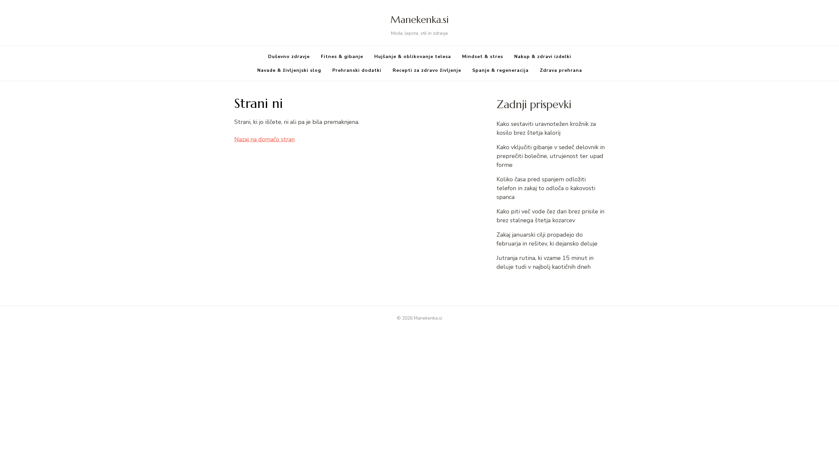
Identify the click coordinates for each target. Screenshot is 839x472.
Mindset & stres (482, 56)
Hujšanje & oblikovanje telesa (412, 56)
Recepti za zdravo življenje (427, 70)
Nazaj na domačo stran (264, 139)
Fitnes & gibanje (342, 56)
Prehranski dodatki (356, 70)
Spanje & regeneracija (500, 70)
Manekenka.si (419, 19)
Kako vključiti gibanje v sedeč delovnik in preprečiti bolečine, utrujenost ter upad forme (551, 156)
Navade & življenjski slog (289, 70)
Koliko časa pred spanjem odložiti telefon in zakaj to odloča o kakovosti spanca (546, 188)
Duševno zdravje (289, 56)
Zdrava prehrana (561, 70)
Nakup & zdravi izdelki (542, 56)
